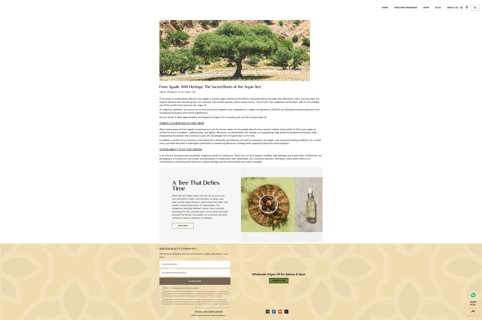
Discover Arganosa (405, 7)
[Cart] (474, 7)
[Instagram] (267, 311)
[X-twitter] (286, 311)
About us (452, 7)
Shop (426, 7)
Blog (438, 7)
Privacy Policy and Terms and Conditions (185, 288)
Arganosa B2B (278, 280)
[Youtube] (280, 311)
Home (385, 7)
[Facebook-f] (274, 311)
